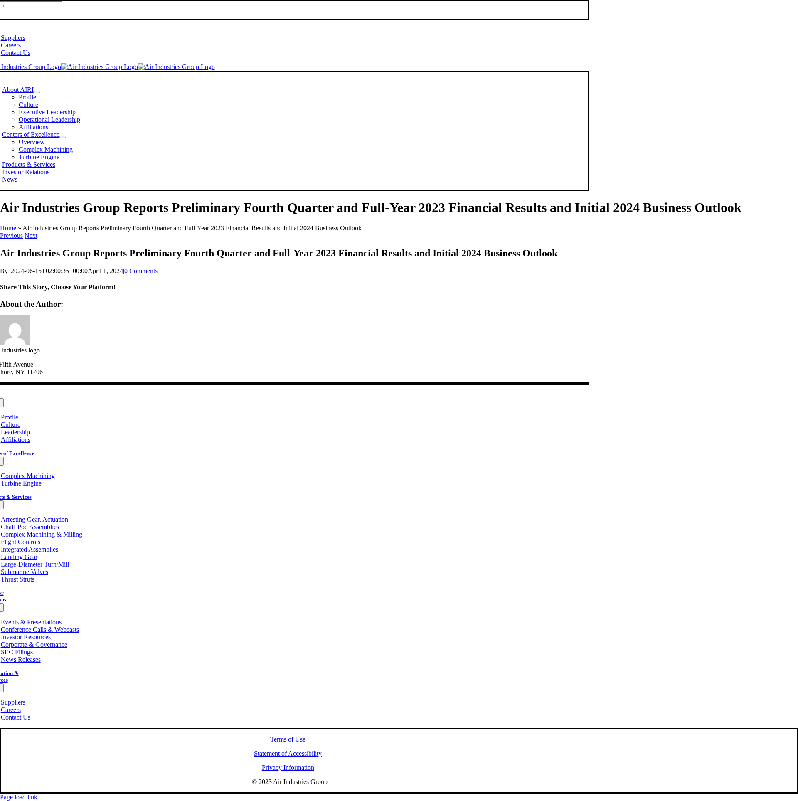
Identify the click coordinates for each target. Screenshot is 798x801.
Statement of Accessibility (288, 753)
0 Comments (141, 270)
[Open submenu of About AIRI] (37, 92)
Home (8, 228)
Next (31, 235)
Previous (11, 235)
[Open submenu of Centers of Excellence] (62, 137)
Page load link (18, 797)
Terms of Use (287, 739)
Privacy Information (288, 767)
